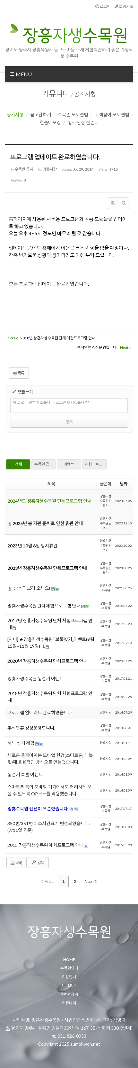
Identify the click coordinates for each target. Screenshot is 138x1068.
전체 (18, 464)
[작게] (123, 203)
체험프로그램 (95, 464)
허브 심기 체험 (21, 743)
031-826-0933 (71, 1036)
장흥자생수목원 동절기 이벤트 (35, 678)
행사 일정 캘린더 (83, 122)
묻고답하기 (40, 114)
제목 (51, 483)
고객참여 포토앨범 (112, 114)
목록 (20, 373)
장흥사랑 (105, 712)
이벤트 (69, 464)
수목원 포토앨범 (73, 114)
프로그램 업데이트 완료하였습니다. (40, 712)
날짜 (123, 483)
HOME (69, 959)
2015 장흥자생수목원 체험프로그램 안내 (45, 845)
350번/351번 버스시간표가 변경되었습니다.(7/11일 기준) (48, 827)
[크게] (112, 203)
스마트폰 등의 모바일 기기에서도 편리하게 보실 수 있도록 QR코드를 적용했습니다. (49, 790)
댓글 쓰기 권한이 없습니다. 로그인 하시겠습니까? (51, 402)
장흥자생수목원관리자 (105, 500)
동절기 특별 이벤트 (25, 774)
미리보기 (69, 985)
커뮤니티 (55, 93)
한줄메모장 (50, 122)
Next (89, 881)
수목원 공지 (43, 464)
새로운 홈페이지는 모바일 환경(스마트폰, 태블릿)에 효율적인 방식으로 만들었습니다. (50, 759)
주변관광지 (69, 994)
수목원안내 (69, 968)
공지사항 (85, 93)
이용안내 (69, 976)
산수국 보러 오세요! (32, 588)
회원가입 (125, 6)
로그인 (104, 6)
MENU (23, 74)
